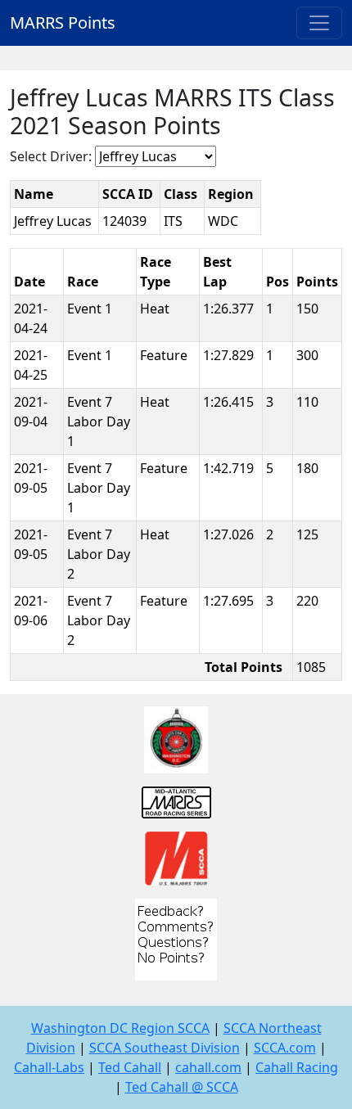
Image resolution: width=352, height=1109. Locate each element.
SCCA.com (285, 1048)
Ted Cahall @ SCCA (181, 1087)
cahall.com (208, 1067)
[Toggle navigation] (319, 23)
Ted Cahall (129, 1067)
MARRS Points (62, 22)
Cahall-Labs (49, 1067)
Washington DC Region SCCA (120, 1028)
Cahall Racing (296, 1067)
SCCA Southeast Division (164, 1048)
